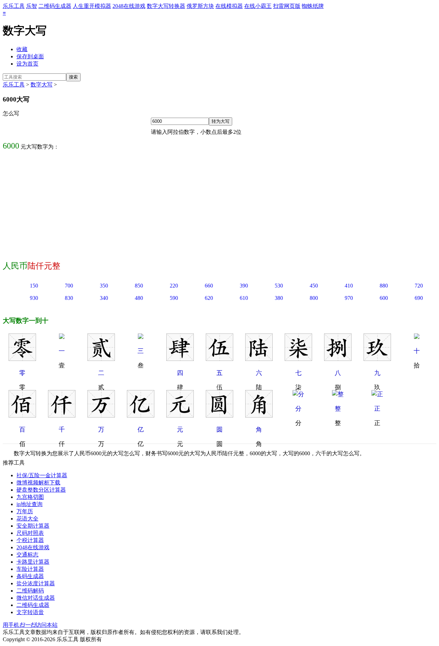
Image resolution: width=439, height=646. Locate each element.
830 (69, 298)
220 (174, 286)
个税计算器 (30, 540)
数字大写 (41, 84)
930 (34, 298)
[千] (61, 415)
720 (419, 286)
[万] (101, 415)
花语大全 (27, 518)
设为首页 (27, 64)
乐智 (31, 6)
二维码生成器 (54, 6)
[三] (140, 336)
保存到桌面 (30, 56)
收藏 (21, 49)
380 (279, 298)
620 (209, 298)
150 (34, 286)
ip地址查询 (29, 504)
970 (349, 298)
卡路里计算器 (32, 562)
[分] (298, 394)
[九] (377, 358)
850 (139, 286)
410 (349, 286)
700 (69, 286)
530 (279, 286)
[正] (377, 394)
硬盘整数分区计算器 (41, 490)
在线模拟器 (229, 6)
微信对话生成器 (35, 598)
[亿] (140, 415)
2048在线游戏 (128, 6)
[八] (338, 358)
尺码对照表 (30, 533)
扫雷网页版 (286, 6)
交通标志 (27, 554)
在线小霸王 (258, 6)
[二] (101, 358)
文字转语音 (30, 612)
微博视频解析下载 (38, 482)
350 (104, 286)
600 (384, 298)
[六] (259, 358)
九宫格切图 (30, 497)
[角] (259, 415)
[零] (22, 358)
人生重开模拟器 (92, 6)
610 (244, 298)
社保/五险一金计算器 (41, 475)
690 (419, 298)
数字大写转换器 (166, 6)
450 (314, 286)
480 (139, 298)
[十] (416, 336)
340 (104, 298)
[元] (180, 415)
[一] (61, 336)
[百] (22, 415)
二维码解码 (30, 591)
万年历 (24, 511)
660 (209, 286)
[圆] (219, 415)
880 (384, 286)
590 (174, 298)
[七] (298, 358)
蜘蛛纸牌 (313, 6)
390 (244, 286)
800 (314, 298)
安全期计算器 (32, 526)
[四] (180, 358)
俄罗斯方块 (200, 6)
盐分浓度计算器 (35, 583)
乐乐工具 (14, 6)
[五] (219, 358)
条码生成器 (30, 576)
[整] (338, 394)
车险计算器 (30, 569)
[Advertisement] (219, 204)
